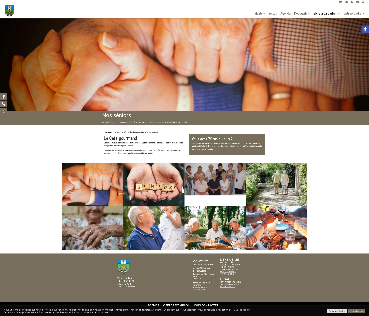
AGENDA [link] (153, 305)
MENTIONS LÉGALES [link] (230, 282)
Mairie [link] (259, 13)
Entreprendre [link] (353, 13)
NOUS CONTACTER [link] (206, 305)
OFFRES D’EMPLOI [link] (176, 305)
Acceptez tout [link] (357, 311)
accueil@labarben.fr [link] (202, 268)
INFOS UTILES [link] (227, 267)
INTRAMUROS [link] (227, 274)
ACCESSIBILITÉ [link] (227, 286)
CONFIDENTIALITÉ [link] (229, 284)
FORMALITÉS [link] (226, 262)
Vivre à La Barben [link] (325, 13)
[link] (365, 29)
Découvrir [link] (300, 13)
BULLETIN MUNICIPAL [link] (231, 265)
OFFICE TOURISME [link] (229, 269)
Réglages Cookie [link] (337, 311)
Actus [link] (273, 13)
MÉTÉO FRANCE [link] (228, 271)
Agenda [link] (285, 13)
